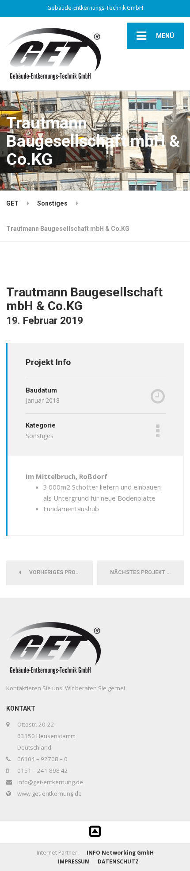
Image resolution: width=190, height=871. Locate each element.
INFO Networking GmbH (120, 852)
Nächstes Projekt (139, 572)
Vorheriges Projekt (57, 572)
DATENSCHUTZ (118, 861)
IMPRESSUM (74, 861)
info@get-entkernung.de (50, 782)
